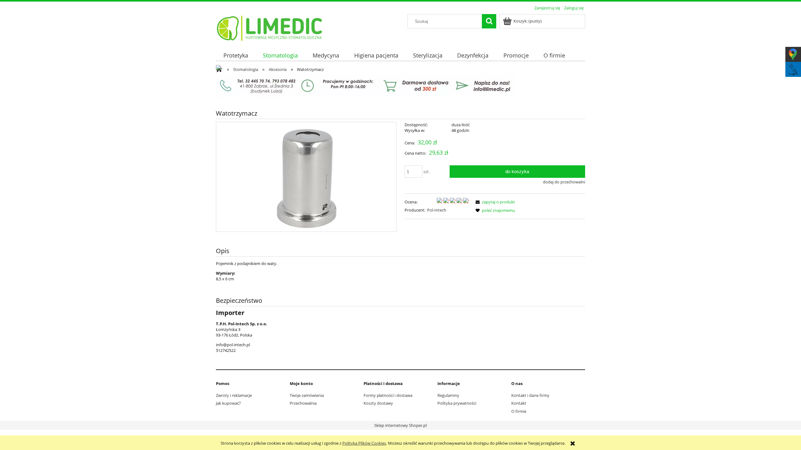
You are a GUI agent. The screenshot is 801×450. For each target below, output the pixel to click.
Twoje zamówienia (307, 395)
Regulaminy (448, 395)
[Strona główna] (270, 27)
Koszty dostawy (378, 403)
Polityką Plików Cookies (364, 443)
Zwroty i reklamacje (234, 395)
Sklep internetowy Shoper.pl (400, 425)
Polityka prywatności (456, 403)
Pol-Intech (436, 210)
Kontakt (518, 403)
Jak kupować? (228, 403)
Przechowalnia (303, 403)
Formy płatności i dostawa (388, 395)
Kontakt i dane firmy (530, 395)
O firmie (518, 411)
